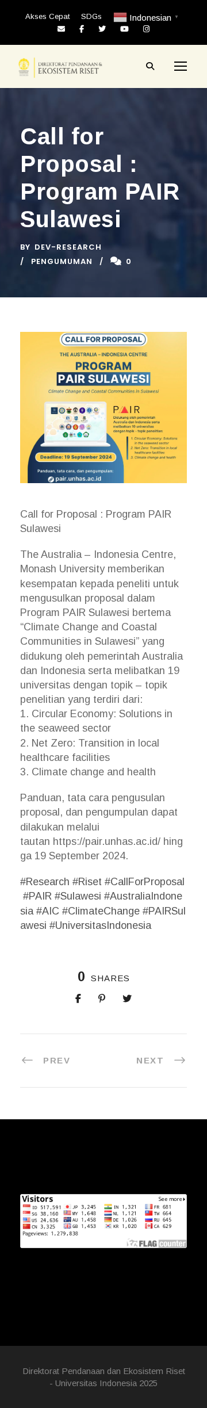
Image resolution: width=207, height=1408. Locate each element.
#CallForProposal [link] (145, 881)
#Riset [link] (87, 881)
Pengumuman (62, 261)
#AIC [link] (47, 911)
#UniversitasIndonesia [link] (100, 925)
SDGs (91, 16)
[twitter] (102, 29)
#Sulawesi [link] (78, 896)
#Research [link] (45, 881)
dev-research (68, 247)
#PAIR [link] (37, 896)
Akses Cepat (47, 16)
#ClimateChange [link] (101, 911)
